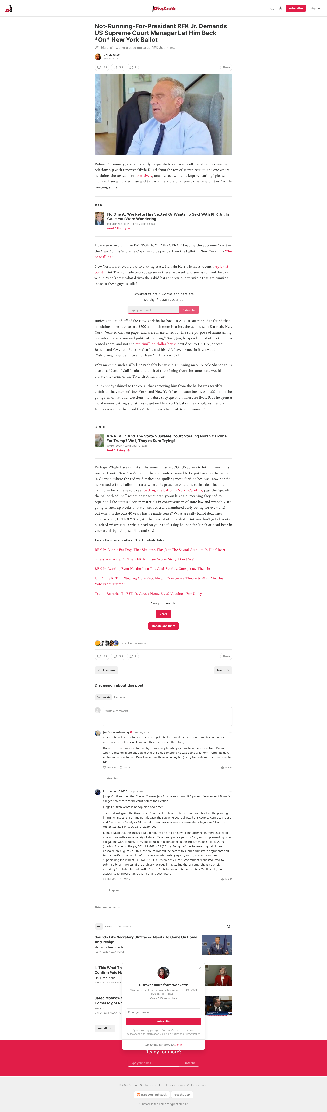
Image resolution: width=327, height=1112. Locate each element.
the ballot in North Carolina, (179, 490)
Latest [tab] (109, 926)
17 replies (113, 890)
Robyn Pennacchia (118, 224)
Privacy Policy (192, 1034)
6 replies (112, 778)
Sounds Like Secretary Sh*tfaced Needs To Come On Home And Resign (146, 939)
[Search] (272, 8)
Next (220, 670)
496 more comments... (108, 907)
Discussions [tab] (124, 926)
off (154, 490)
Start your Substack (154, 1094)
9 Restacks (140, 643)
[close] (200, 968)
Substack (144, 1104)
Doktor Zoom (114, 445)
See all (102, 1028)
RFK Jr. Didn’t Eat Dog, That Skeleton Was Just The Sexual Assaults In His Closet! (160, 550)
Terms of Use (181, 1030)
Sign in (315, 8)
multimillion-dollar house (156, 344)
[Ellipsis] (230, 732)
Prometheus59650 (115, 791)
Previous (109, 670)
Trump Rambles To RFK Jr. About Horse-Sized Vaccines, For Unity (148, 594)
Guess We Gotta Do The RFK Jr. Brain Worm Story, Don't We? (145, 559)
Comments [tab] (103, 697)
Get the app (182, 1094)
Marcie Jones (112, 55)
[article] (163, 947)
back (148, 490)
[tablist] (111, 697)
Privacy (170, 1085)
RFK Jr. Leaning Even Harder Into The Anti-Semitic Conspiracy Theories (153, 569)
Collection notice (197, 1085)
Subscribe (296, 8)
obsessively (143, 176)
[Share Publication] (280, 8)
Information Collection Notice (162, 1034)
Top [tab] (99, 926)
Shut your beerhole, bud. (111, 947)
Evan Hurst (117, 952)
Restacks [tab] (119, 697)
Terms (181, 1085)
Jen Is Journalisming (116, 732)
